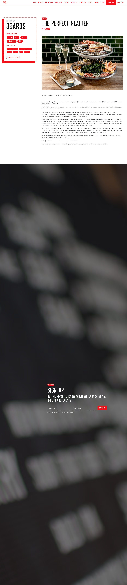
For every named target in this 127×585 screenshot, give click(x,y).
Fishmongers (58, 2)
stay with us (49, 2)
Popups (9, 52)
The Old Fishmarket (12, 49)
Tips (21, 52)
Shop (20, 41)
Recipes (90, 2)
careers (96, 2)
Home (34, 2)
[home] (5, 2)
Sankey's (27, 52)
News (16, 37)
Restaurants (11, 41)
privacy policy (71, 412)
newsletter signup (13, 57)
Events (10, 37)
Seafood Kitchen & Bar (25, 49)
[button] (40, 2)
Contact (103, 2)
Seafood (16, 52)
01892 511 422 (120, 2)
